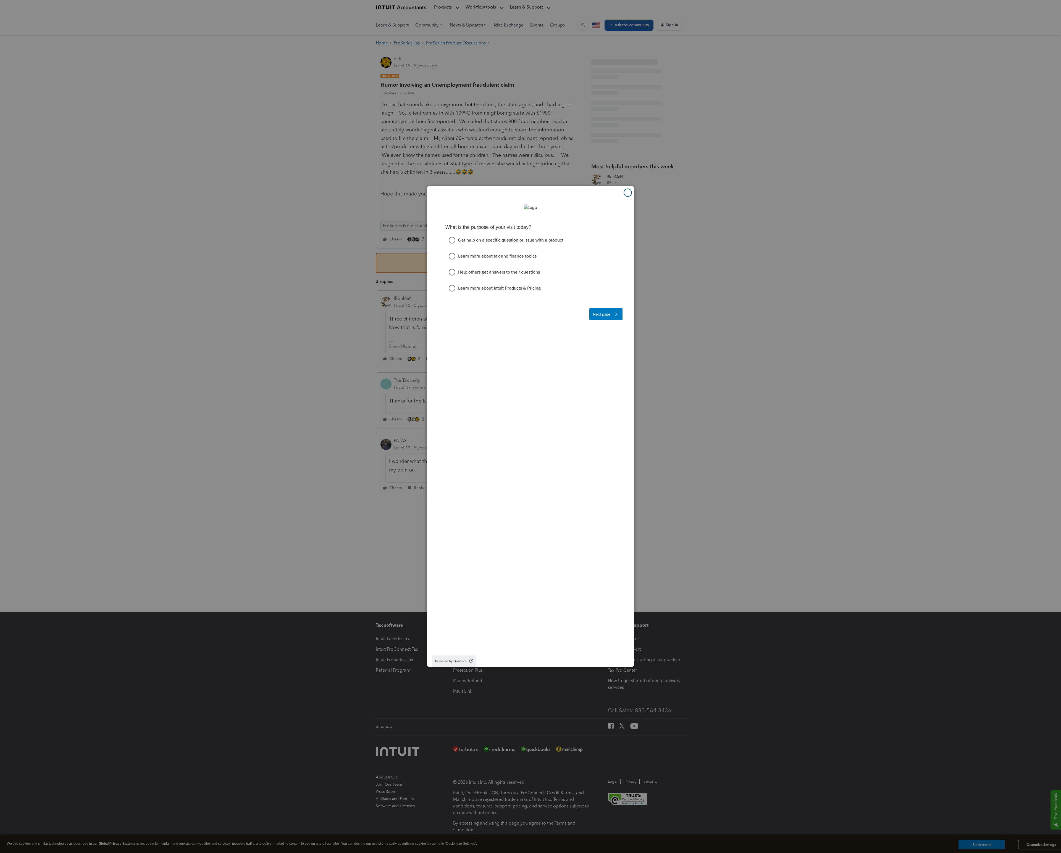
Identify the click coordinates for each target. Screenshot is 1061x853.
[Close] (627, 192)
